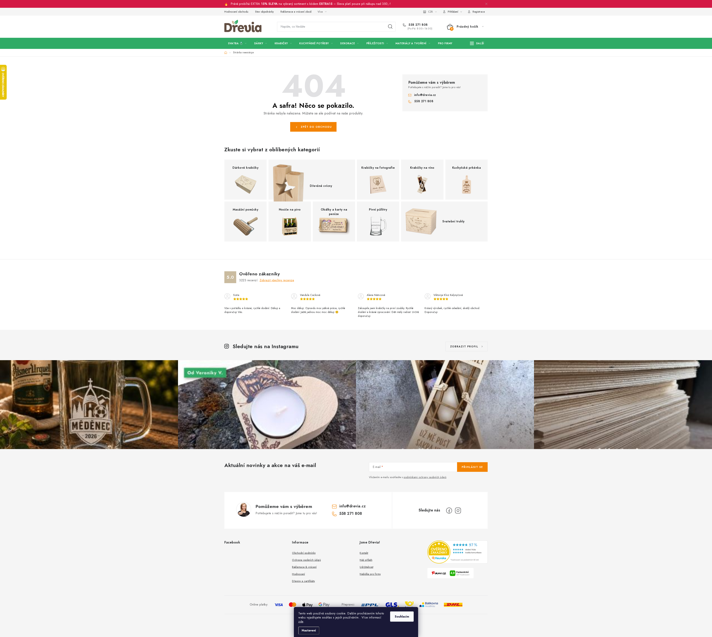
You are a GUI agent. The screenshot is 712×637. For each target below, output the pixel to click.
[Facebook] (449, 510)
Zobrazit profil (464, 346)
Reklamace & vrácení (304, 567)
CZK (430, 12)
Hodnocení (298, 574)
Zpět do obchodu (316, 127)
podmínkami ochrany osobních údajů (425, 477)
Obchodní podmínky (304, 553)
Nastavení (309, 630)
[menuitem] (237, 43)
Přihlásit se (472, 467)
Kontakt (364, 553)
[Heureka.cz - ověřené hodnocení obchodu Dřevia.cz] (457, 552)
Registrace (479, 12)
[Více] (477, 43)
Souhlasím (402, 616)
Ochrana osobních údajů (306, 560)
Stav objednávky (264, 12)
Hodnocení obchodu (236, 12)
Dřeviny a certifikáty (303, 581)
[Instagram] (458, 510)
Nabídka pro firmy (370, 574)
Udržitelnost (366, 567)
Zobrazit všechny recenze (277, 280)
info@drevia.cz (425, 95)
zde (300, 621)
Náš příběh (366, 560)
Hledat (390, 26)
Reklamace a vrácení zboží (296, 12)
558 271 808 (418, 25)
